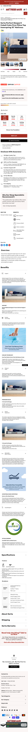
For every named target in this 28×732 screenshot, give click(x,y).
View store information (6, 147)
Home (2, 17)
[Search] (25, 13)
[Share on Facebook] (2, 245)
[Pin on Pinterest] (9, 245)
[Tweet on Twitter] (4, 245)
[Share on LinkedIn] (7, 245)
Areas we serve (15, 723)
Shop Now (15, 3)
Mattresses (7, 17)
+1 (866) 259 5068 (7, 5)
